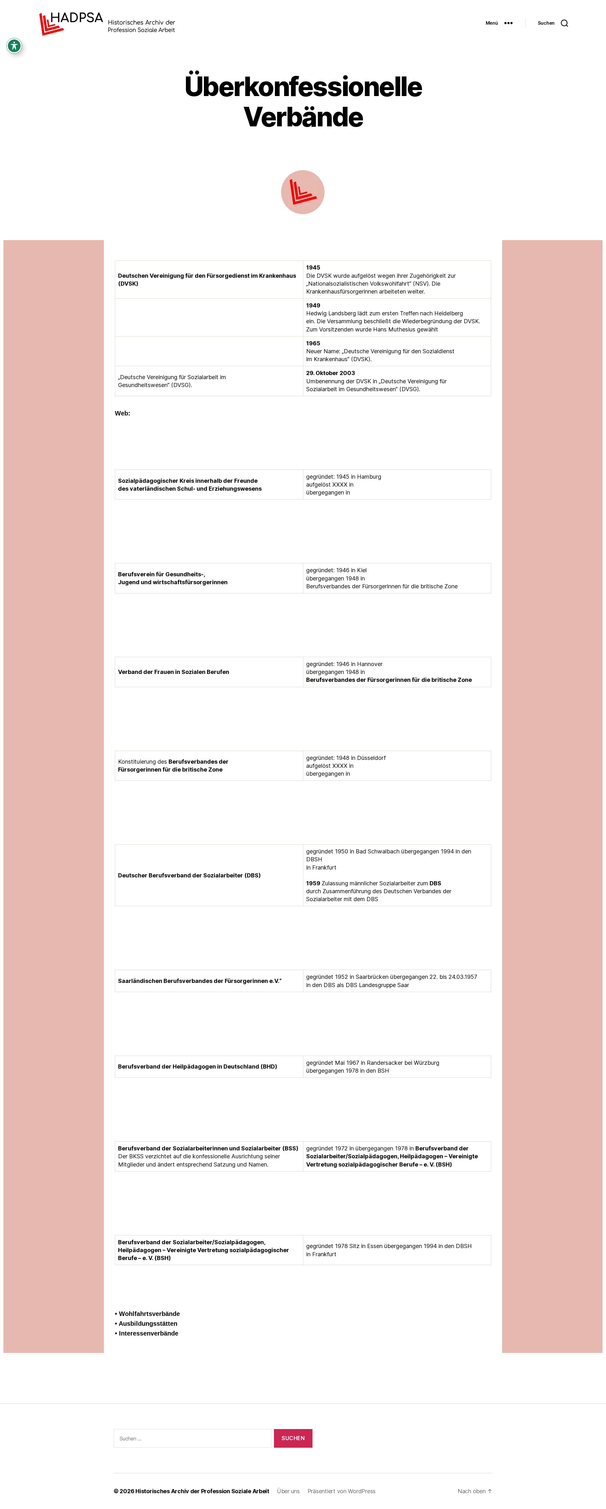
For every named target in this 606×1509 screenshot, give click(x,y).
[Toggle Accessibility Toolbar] (14, 45)
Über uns (288, 1491)
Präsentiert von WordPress (341, 1491)
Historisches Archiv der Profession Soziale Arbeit (202, 1491)
